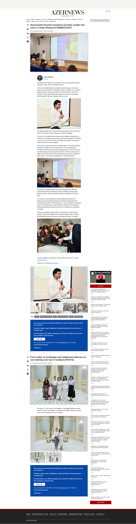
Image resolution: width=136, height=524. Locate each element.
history (37, 316)
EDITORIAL (68, 19)
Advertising (62, 514)
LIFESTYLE (80, 19)
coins (54, 316)
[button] (27, 25)
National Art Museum (46, 316)
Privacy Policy (89, 514)
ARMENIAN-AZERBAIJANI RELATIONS (56, 19)
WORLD (33, 19)
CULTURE (41, 21)
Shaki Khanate (78, 316)
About (28, 514)
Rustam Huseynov (63, 316)
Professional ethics (40, 514)
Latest (100, 286)
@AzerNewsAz (54, 263)
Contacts (53, 514)
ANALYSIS (74, 19)
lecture (71, 316)
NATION (28, 19)
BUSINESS (38, 19)
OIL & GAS (44, 19)
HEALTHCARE (34, 21)
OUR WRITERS (52, 21)
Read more (46, 78)
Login (109, 11)
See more (100, 502)
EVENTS (28, 21)
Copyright (100, 514)
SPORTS (46, 21)
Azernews (65, 96)
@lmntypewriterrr (42, 260)
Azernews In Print (76, 514)
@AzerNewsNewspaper (41, 344)
